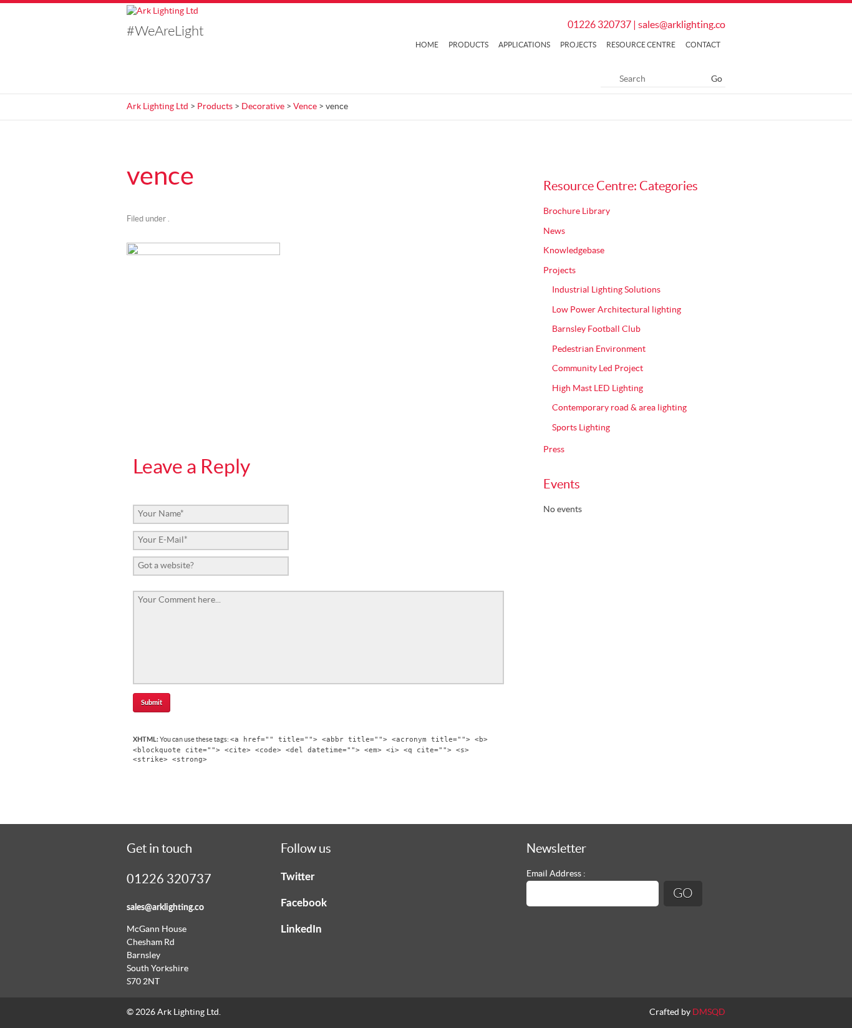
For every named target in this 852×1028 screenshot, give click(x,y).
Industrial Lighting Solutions (606, 290)
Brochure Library (576, 211)
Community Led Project (597, 368)
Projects (578, 45)
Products (468, 45)
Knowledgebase (573, 250)
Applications (524, 45)
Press (553, 449)
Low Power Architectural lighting (616, 310)
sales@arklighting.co (681, 25)
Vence (305, 106)
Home (426, 45)
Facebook (304, 903)
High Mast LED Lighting (597, 388)
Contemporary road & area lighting (619, 408)
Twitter (297, 876)
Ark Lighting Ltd (157, 106)
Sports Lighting (581, 428)
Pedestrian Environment (599, 349)
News (554, 231)
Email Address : (556, 874)
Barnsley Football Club (596, 329)
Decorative (262, 106)
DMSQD (708, 1012)
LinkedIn (301, 929)
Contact (702, 45)
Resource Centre (640, 45)
